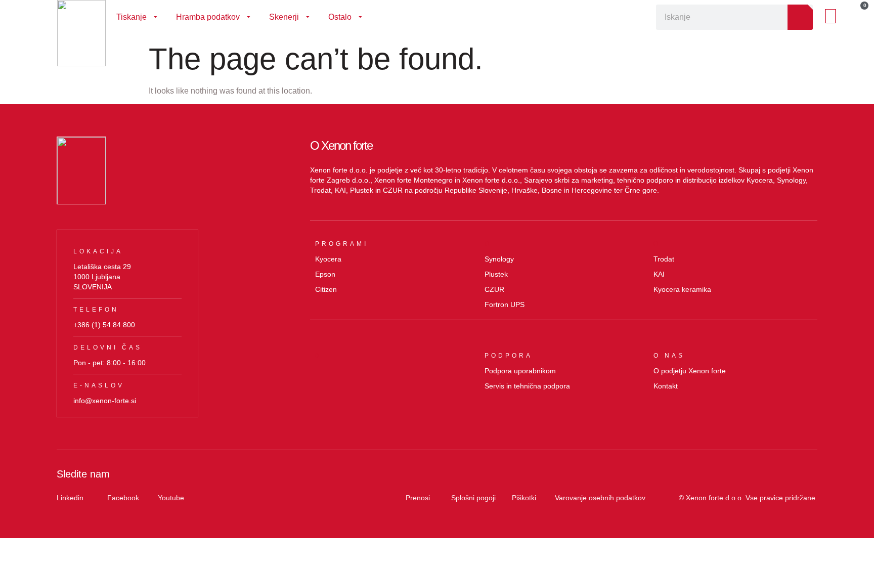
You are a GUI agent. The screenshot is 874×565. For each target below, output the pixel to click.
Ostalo (340, 17)
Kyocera (328, 259)
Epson (325, 274)
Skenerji (284, 17)
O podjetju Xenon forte (689, 371)
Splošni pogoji (473, 498)
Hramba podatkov (208, 17)
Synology (499, 259)
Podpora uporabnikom (520, 371)
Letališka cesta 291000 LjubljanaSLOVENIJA (102, 277)
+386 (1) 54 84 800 (104, 325)
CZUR (494, 289)
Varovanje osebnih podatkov (600, 498)
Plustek (496, 274)
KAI (659, 274)
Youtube (171, 498)
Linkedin (70, 498)
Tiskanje (131, 17)
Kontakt (665, 386)
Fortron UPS (505, 304)
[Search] (800, 17)
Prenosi (418, 498)
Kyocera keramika (682, 289)
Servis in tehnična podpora (527, 386)
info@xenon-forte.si (104, 401)
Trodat (663, 259)
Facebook (123, 498)
